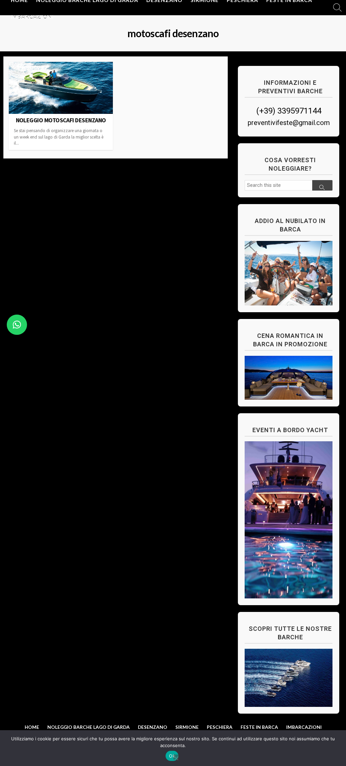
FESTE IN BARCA (259, 727)
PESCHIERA (219, 727)
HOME (32, 727)
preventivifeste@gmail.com (289, 123)
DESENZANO (152, 727)
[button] (17, 325)
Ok (172, 756)
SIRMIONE (187, 727)
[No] (176, 757)
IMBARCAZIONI (32, 17)
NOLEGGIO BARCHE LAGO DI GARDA (88, 727)
